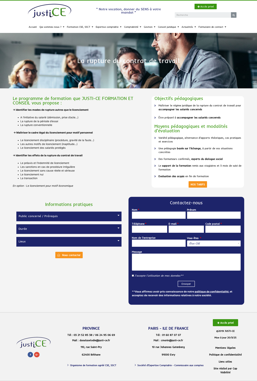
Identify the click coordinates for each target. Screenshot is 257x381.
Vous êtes (193, 238)
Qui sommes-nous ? (50, 26)
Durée (23, 229)
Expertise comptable (107, 26)
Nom (134, 209)
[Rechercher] (233, 15)
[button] (206, 6)
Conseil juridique (167, 26)
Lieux (22, 241)
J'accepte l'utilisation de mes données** (158, 275)
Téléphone (138, 223)
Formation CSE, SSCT (78, 26)
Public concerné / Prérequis (38, 216)
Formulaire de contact (211, 26)
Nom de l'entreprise (143, 237)
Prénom (191, 209)
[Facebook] (30, 354)
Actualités (187, 26)
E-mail (173, 223)
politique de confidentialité (212, 291)
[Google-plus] (36, 354)
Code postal (212, 223)
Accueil (33, 26)
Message (137, 251)
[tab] (69, 216)
